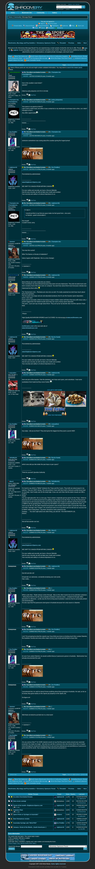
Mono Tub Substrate (21, 56)
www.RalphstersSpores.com (31, 182)
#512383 (25, 590)
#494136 (25, 169)
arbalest (59, 814)
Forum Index (18, 26)
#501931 (25, 374)
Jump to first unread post (17, 65)
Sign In (42, 23)
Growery (60, 28)
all (18, 807)
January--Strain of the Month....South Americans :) (29, 827)
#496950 (25, 277)
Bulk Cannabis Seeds (33, 60)
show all (84, 65)
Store (43, 28)
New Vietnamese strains (21, 819)
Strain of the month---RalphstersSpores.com (28, 805)
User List (81, 26)
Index (79, 43)
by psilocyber (81, 816)
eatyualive (54, 424)
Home (13, 13)
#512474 (25, 708)
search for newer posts (74, 67)
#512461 (25, 687)
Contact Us (75, 9)
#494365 (25, 245)
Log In (68, 9)
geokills (17, 839)
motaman (22, 839)
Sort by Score (24, 843)
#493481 (25, 76)
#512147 (25, 532)
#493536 (25, 101)
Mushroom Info (27, 13)
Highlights (55, 26)
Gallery (54, 13)
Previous (71, 43)
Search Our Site (61, 4)
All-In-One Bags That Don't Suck (61, 58)
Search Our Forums (73, 4)
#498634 (25, 339)
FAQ (73, 26)
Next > (79, 65)
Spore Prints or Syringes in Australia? (25, 814)
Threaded (62, 43)
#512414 (25, 631)
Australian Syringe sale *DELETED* (25, 823)
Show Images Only (14, 843)
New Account (60, 9)
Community (40, 13)
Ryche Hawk (55, 337)
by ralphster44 (82, 798)
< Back (69, 65)
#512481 (25, 737)
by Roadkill (82, 807)
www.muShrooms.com (74, 317)
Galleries (65, 26)
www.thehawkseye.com (30, 328)
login (85, 48)
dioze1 (53, 530)
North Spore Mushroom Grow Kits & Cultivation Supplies (49, 56)
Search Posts (29, 26)
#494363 (25, 205)
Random (51, 28)
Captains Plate (18, 810)
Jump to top (13, 774)
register (15, 50)
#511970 (25, 483)
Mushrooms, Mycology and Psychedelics (21, 43)
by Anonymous (82, 803)
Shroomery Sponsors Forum (46, 43)
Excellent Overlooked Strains (23, 797)
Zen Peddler (55, 167)
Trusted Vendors (43, 26)
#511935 (25, 459)
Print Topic (32, 843)
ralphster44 (55, 203)
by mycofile (81, 829)
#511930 (25, 426)
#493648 (25, 135)
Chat (36, 28)
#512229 (25, 568)
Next (85, 43)
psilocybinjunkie (56, 100)
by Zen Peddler (81, 824)
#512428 (25, 651)
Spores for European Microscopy (36, 58)
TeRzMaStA (55, 481)
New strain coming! (19, 801)
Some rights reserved (58, 864)
